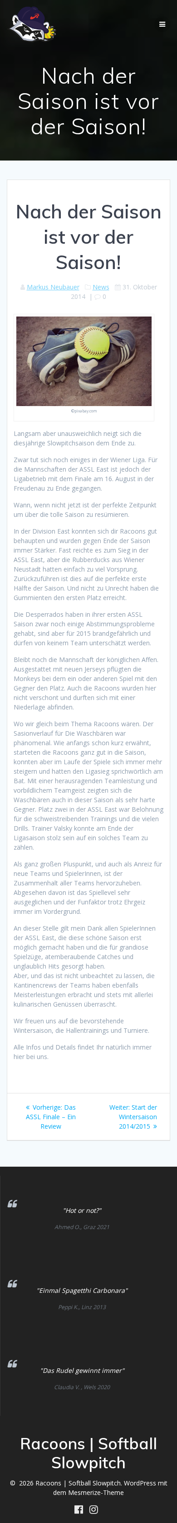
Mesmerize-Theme (96, 1492)
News (101, 287)
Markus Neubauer (53, 287)
